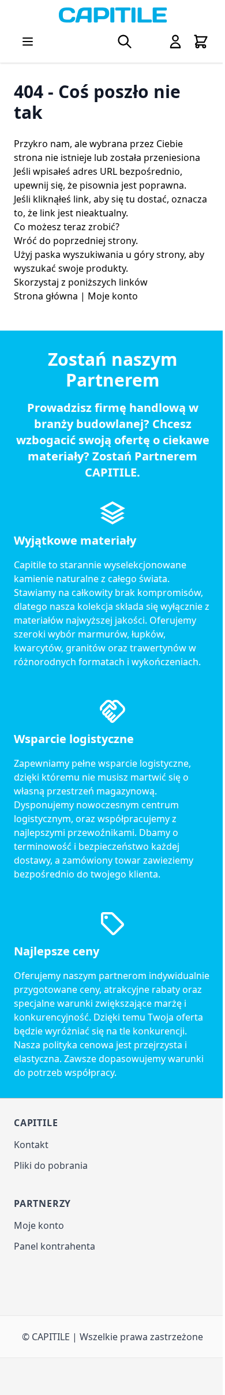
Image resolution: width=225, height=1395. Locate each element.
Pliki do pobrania (51, 1165)
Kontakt (31, 1144)
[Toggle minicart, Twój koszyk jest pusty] (200, 41)
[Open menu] (28, 41)
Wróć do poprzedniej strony (75, 240)
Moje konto (113, 296)
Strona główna (46, 296)
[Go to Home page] (112, 15)
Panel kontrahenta (54, 1246)
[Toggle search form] (124, 41)
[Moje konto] (175, 41)
